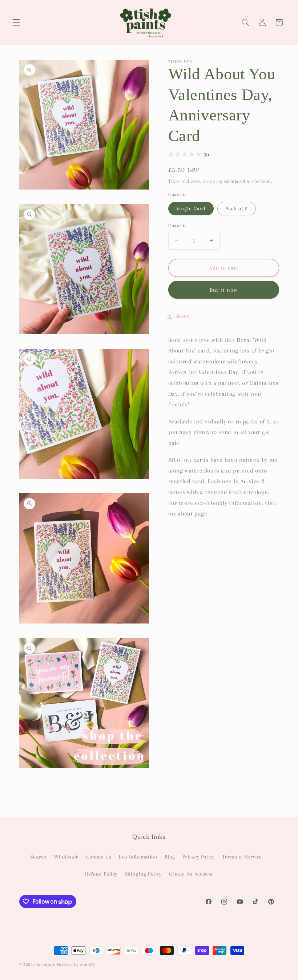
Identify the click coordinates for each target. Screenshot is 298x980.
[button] (16, 22)
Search (38, 857)
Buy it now (223, 290)
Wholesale (66, 857)
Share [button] (182, 316)
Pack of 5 (236, 208)
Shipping (212, 181)
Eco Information (138, 857)
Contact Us (98, 857)
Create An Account (191, 874)
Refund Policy (101, 874)
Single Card (191, 208)
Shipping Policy (143, 874)
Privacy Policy (198, 857)
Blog (170, 857)
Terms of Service (242, 857)
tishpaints (45, 964)
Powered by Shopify (76, 964)
